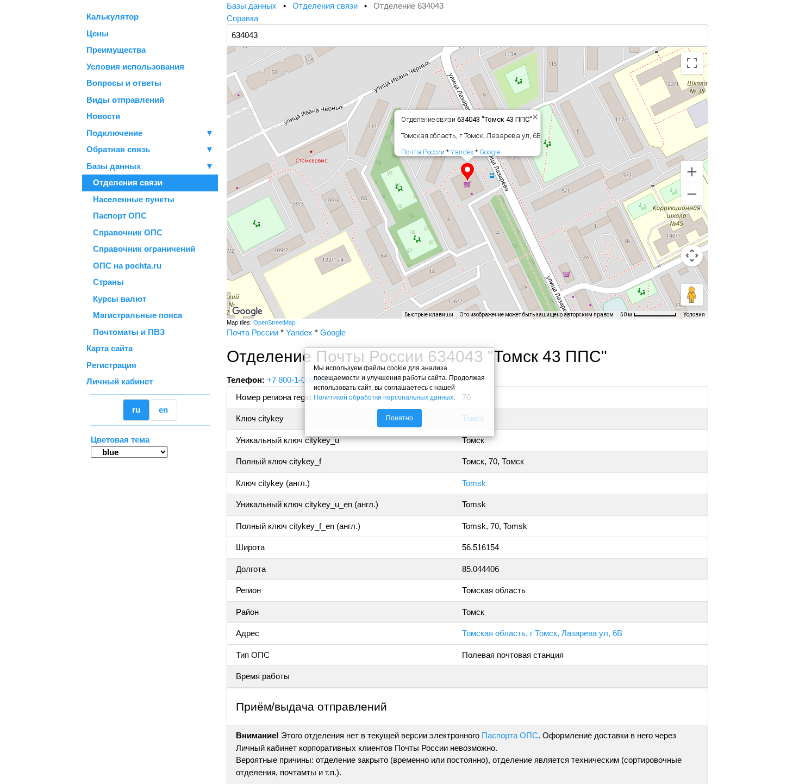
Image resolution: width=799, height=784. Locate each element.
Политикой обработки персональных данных (383, 397)
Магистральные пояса (134, 315)
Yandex (462, 152)
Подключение (150, 133)
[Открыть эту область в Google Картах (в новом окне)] (247, 311)
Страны (105, 282)
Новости (103, 116)
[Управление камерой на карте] (692, 255)
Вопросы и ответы (123, 83)
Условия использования (135, 66)
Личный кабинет (119, 381)
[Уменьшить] (692, 194)
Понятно (399, 418)
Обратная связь (150, 149)
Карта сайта (109, 348)
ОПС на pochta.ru (123, 265)
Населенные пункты (130, 199)
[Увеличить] (692, 172)
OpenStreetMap (274, 322)
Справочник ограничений (140, 248)
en (163, 409)
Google (489, 152)
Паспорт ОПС (116, 215)
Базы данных (113, 166)
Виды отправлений (125, 99)
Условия (694, 315)
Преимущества (116, 49)
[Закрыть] (533, 115)
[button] (467, 172)
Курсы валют (116, 298)
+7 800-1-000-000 (298, 379)
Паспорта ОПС (510, 735)
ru (136, 409)
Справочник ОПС (124, 232)
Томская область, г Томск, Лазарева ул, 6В (542, 633)
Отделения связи (124, 182)
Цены (97, 33)
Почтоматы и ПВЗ (125, 332)
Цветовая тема (120, 439)
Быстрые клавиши (428, 315)
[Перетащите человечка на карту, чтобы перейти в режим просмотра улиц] (692, 295)
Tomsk (474, 483)
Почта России (423, 152)
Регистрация (111, 365)
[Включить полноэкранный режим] (692, 63)
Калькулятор (112, 16)
